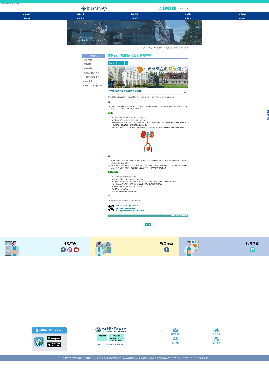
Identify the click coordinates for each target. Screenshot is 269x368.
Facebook (63, 249)
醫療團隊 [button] (134, 14)
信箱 (252, 249)
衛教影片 (88, 64)
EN (174, 8)
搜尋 (160, 8)
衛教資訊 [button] (80, 18)
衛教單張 (158, 48)
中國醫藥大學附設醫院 (110, 329)
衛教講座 (88, 81)
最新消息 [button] (26, 18)
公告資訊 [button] (134, 18)
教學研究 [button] (188, 18)
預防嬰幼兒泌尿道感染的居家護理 (176, 48)
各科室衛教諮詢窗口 (92, 73)
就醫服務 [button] (80, 14)
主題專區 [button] (242, 18)
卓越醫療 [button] (188, 14)
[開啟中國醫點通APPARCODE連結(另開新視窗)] (39, 342)
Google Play (54, 339)
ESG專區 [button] (27, 14)
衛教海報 (88, 68)
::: (1, 1)
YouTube (76, 249)
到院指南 (166, 249)
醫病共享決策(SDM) (93, 86)
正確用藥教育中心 (91, 77)
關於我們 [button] (242, 14)
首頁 (143, 48)
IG (69, 249)
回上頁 (148, 224)
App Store (54, 345)
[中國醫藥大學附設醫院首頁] (94, 8)
